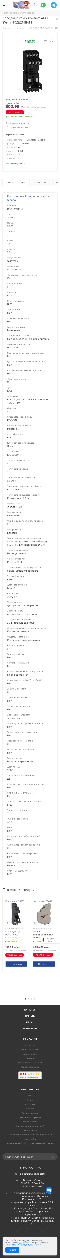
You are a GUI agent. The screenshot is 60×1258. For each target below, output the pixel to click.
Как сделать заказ (30, 1067)
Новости (30, 1045)
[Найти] (55, 13)
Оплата (30, 1108)
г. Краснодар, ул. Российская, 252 (32, 1208)
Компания (30, 1039)
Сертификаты (30, 1130)
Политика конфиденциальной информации (30, 1134)
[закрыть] (58, 940)
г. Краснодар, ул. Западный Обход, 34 (32, 1222)
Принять (12, 1250)
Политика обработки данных (50, 939)
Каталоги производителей (30, 1126)
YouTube (30, 1231)
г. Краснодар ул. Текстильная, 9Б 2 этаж (32, 1204)
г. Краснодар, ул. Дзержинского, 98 (32, 1217)
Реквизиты (30, 1028)
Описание (41, 183)
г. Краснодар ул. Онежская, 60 (32, 1192)
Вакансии (30, 1058)
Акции (30, 1022)
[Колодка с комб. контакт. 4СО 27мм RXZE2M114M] (30, 71)
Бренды (30, 1016)
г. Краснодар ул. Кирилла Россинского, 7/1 (32, 1198)
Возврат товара (30, 1113)
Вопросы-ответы (30, 1121)
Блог (30, 1095)
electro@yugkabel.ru (32, 1173)
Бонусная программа (30, 1117)
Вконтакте (14, 1231)
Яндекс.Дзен (45, 1231)
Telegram (22, 1231)
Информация (30, 1089)
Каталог (30, 1010)
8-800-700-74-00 (31, 1168)
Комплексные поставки (30, 1062)
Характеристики (16, 183)
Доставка (30, 1104)
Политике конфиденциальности (23, 1244)
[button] (25, 999)
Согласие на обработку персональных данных (30, 1143)
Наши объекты (30, 1049)
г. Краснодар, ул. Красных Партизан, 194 (32, 1213)
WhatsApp (38, 1231)
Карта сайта (30, 1139)
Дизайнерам (30, 1054)
